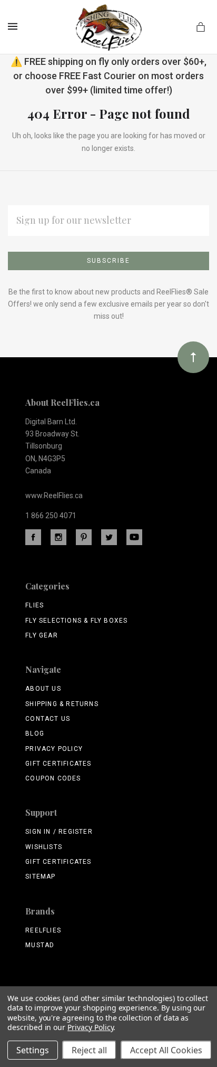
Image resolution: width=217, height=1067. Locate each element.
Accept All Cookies (166, 1050)
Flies (34, 605)
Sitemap (40, 876)
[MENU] (14, 26)
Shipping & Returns (61, 704)
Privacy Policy (54, 748)
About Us (43, 688)
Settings (32, 1050)
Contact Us (47, 718)
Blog (34, 733)
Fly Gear (41, 635)
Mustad (39, 945)
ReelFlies (43, 930)
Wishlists (43, 847)
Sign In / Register (59, 831)
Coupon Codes (53, 778)
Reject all (89, 1050)
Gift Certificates (58, 763)
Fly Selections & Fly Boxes (76, 620)
